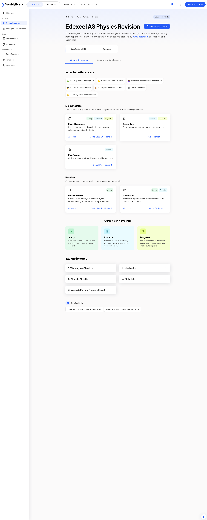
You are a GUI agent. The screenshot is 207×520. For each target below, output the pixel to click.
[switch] (203, 516)
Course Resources (79, 60)
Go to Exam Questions (100, 136)
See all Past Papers (101, 165)
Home (70, 17)
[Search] (172, 4)
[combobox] (127, 4)
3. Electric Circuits (78, 279)
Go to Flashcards (156, 208)
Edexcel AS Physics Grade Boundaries (84, 309)
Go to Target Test (156, 136)
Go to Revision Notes (100, 208)
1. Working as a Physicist (81, 268)
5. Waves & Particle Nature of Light (86, 290)
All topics (72, 136)
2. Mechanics (129, 268)
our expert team (140, 36)
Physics (86, 17)
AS (78, 17)
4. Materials (128, 279)
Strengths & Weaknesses (109, 60)
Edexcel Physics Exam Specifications (122, 309)
